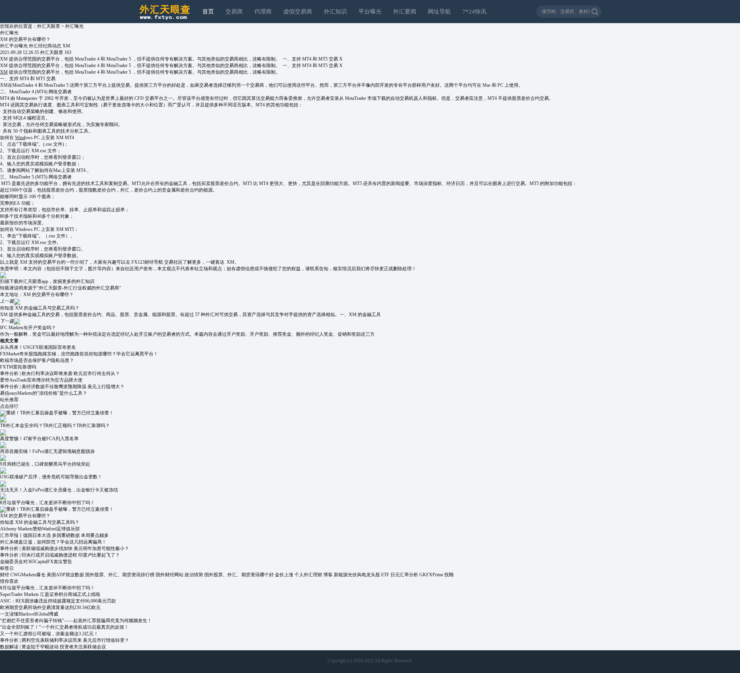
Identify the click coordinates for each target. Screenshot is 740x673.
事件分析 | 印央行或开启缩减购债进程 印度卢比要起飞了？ (60, 555)
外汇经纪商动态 (45, 46)
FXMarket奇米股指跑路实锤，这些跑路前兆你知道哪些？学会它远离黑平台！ (79, 354)
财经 (4, 574)
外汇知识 (335, 11)
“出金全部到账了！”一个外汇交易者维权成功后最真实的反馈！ (64, 627)
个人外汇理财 (308, 574)
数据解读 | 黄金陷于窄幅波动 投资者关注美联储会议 (53, 646)
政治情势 (194, 574)
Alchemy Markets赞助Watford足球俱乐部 (40, 529)
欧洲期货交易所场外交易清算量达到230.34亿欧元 (50, 607)
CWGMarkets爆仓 (27, 574)
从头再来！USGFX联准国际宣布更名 (38, 347)
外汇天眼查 (48, 26)
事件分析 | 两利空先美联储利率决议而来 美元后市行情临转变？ (64, 640)
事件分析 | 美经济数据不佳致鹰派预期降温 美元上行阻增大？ (62, 386)
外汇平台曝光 (14, 46)
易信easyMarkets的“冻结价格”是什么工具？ (43, 393)
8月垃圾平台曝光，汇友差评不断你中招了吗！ (47, 588)
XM (67, 46)
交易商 (234, 11)
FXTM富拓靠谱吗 (18, 367)
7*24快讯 (474, 11)
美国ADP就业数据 (65, 574)
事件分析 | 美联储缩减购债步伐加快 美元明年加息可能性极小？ (64, 548)
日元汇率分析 (404, 574)
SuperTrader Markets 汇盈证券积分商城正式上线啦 (50, 594)
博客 (328, 574)
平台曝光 (370, 11)
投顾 (449, 574)
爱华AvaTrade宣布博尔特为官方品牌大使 (41, 380)
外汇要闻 (404, 11)
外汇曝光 (74, 26)
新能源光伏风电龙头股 (357, 574)
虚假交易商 (297, 11)
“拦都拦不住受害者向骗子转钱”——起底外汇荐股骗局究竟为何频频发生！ (76, 620)
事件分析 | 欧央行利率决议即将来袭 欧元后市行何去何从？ (60, 373)
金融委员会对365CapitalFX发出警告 (36, 561)
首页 (208, 11)
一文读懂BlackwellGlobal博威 (29, 614)
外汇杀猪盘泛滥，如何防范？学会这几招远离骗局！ (53, 542)
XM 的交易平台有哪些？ (48, 294)
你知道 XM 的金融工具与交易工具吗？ (39, 522)
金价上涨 (284, 574)
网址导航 (439, 11)
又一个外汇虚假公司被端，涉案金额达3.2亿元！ (49, 633)
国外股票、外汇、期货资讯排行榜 (120, 574)
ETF (385, 574)
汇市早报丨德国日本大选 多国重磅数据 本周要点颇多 (54, 535)
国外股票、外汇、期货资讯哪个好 (239, 574)
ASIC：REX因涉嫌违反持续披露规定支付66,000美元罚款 (58, 601)
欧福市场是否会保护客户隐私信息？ (37, 360)
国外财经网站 (169, 574)
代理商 (263, 11)
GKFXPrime (431, 574)
